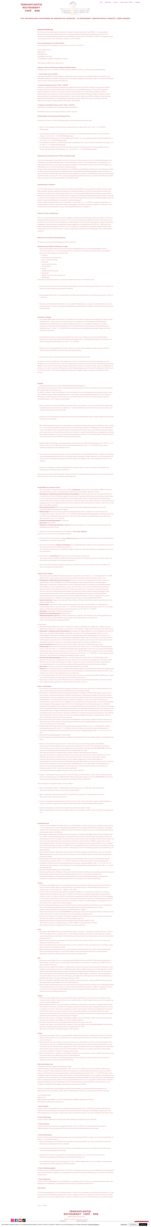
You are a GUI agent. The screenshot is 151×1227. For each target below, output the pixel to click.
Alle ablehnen (133, 1224)
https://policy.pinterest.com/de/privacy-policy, (52, 803)
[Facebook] (16, 1220)
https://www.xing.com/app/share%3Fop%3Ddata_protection (58, 989)
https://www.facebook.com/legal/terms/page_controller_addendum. (61, 1029)
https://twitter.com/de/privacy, (48, 790)
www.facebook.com (45, 746)
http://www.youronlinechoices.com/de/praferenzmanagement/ (59, 549)
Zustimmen (143, 1224)
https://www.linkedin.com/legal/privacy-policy (63, 810)
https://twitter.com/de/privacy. (48, 953)
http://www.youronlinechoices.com (56, 748)
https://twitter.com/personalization (70, 790)
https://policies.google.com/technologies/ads (55, 677)
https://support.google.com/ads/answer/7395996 (52, 558)
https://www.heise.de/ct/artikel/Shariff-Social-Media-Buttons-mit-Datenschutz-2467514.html (72, 827)
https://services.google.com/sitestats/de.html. (52, 567)
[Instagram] (12, 1220)
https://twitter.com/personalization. (78, 953)
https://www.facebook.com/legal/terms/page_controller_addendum (61, 752)
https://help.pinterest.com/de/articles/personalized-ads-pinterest (86, 803)
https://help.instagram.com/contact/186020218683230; (90, 777)
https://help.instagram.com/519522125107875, (57, 777)
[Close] (149, 1224)
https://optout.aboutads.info (47, 547)
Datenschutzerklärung (93, 1224)
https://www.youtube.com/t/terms (74, 675)
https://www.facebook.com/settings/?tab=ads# (57, 620)
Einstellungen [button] (124, 1224)
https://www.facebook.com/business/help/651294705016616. (86, 598)
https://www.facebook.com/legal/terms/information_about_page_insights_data (64, 755)
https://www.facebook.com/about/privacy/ (73, 746)
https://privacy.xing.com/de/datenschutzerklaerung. (53, 796)
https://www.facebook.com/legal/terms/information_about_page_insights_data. (64, 770)
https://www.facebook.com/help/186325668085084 (57, 911)
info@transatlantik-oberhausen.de (54, 63)
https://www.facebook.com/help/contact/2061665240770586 (88, 748)
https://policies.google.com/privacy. (77, 682)
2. (38, 1106)
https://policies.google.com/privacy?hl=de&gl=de (94, 564)
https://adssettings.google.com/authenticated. (67, 673)
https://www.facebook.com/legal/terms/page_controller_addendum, (61, 759)
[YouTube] (20, 1220)
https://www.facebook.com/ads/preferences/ (80, 914)
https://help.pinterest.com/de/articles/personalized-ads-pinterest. (57, 1059)
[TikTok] (23, 1220)
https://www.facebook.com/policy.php (64, 595)
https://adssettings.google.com (71, 538)
